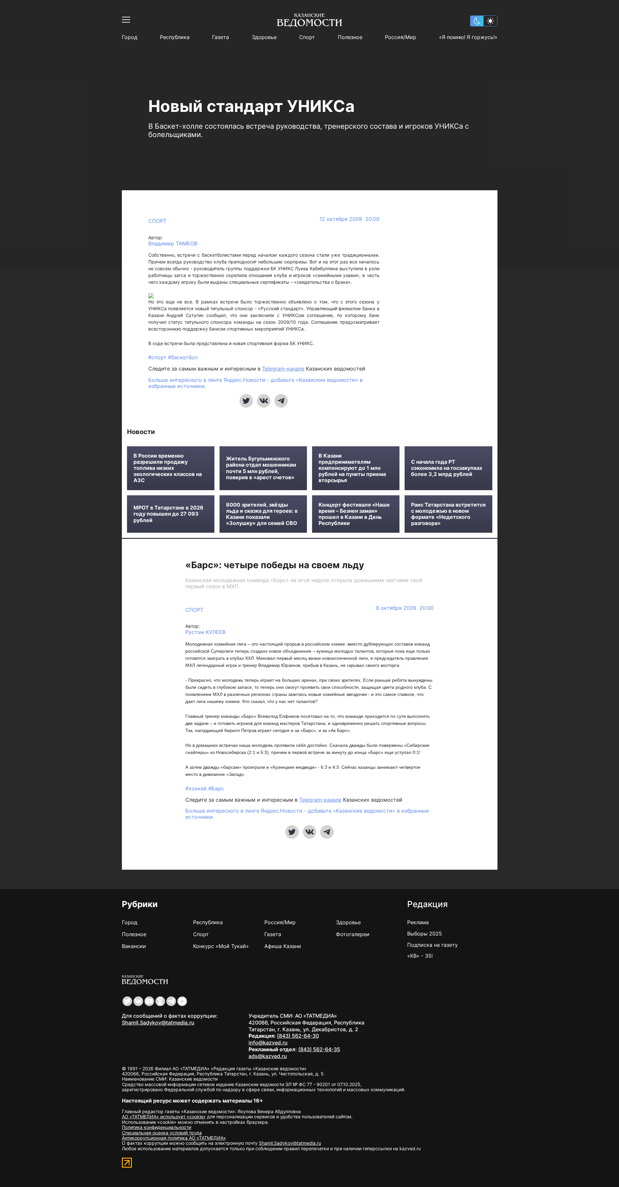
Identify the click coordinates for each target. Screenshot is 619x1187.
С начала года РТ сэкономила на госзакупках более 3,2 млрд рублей (446, 468)
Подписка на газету (432, 945)
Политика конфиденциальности (156, 1127)
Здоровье (264, 37)
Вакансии (134, 946)
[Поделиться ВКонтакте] (263, 401)
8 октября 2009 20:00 (405, 608)
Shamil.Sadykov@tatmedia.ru (158, 1022)
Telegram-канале (283, 368)
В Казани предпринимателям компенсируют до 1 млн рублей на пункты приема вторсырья (352, 468)
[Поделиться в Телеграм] (281, 401)
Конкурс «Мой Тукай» (221, 946)
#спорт (158, 357)
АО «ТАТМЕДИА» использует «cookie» (164, 1116)
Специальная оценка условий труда (162, 1132)
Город (129, 37)
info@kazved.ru (268, 1042)
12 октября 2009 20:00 (349, 219)
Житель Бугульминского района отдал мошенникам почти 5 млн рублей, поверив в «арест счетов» (261, 468)
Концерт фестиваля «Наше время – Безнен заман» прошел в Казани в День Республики (354, 514)
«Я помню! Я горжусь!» (468, 37)
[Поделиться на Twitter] (246, 401)
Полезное (350, 37)
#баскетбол (183, 357)
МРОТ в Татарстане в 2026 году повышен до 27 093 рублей (168, 514)
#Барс (216, 788)
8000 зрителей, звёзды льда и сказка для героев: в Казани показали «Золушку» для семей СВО (262, 514)
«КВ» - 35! (420, 956)
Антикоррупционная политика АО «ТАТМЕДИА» (174, 1138)
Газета (220, 37)
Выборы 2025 (424, 933)
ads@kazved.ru (268, 1056)
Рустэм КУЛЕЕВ (205, 632)
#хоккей (196, 788)
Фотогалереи (352, 934)
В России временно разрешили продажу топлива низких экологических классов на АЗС (167, 468)
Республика (175, 37)
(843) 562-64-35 (319, 1049)
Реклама (418, 922)
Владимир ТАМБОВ (172, 244)
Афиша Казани (282, 946)
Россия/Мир (400, 37)
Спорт (307, 37)
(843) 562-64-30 (298, 1036)
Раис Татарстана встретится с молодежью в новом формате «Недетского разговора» (448, 514)
